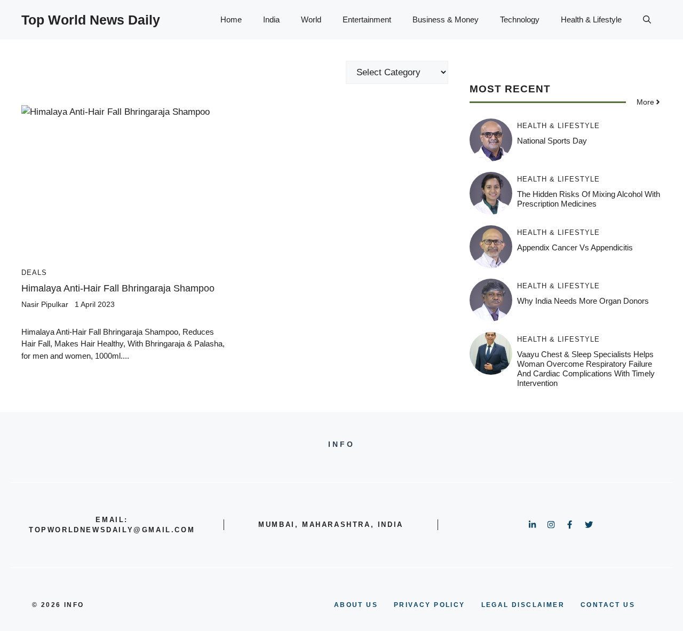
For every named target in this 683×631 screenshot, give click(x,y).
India (271, 19)
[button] (647, 20)
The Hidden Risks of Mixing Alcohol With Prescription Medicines (588, 199)
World (311, 19)
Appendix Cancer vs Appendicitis (575, 247)
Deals (34, 272)
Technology (519, 19)
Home (231, 19)
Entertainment (367, 19)
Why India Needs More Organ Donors (583, 300)
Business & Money (445, 19)
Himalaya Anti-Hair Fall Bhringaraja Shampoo (118, 288)
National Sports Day (552, 140)
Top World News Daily (90, 19)
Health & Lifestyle (591, 19)
